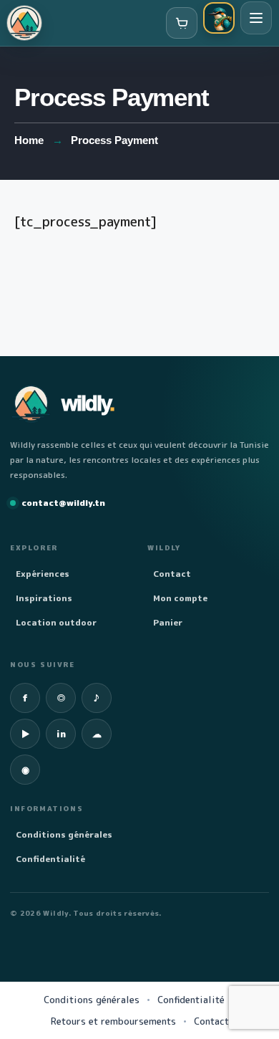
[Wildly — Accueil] (24, 23)
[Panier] (181, 23)
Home (29, 140)
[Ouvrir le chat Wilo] (219, 18)
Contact (172, 574)
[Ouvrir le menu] (256, 17)
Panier (167, 622)
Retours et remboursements (113, 1021)
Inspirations (44, 598)
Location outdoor (56, 622)
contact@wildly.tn (63, 503)
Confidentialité (50, 859)
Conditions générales (64, 834)
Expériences (42, 574)
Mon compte (180, 598)
